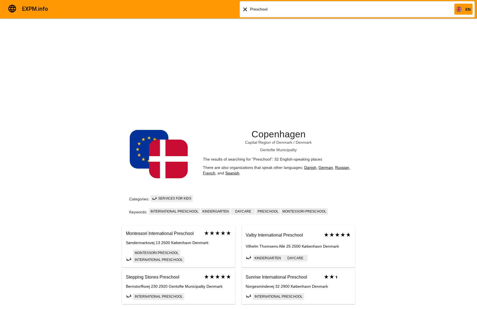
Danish (310, 167)
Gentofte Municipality (278, 150)
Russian (342, 167)
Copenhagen (278, 134)
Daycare (243, 211)
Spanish (232, 173)
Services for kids (174, 198)
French (209, 173)
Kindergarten (215, 211)
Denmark (304, 142)
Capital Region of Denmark (268, 142)
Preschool (268, 211)
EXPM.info (35, 9)
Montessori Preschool (304, 211)
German (326, 167)
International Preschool (174, 211)
